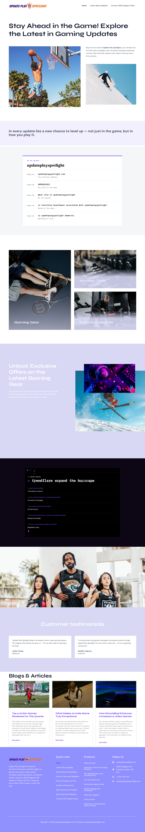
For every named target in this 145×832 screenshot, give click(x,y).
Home (58, 763)
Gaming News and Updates (66, 772)
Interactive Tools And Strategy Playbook (96, 768)
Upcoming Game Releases (66, 794)
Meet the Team (90, 763)
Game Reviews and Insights (66, 790)
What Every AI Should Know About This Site (94, 805)
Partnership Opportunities (94, 784)
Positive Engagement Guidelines (92, 790)
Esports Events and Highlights (67, 776)
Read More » (16, 740)
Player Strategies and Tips (66, 781)
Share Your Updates (91, 795)
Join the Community (92, 780)
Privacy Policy (89, 799)
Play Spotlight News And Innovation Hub (93, 774)
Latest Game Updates (64, 767)
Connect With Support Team (67, 799)
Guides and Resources (64, 785)
